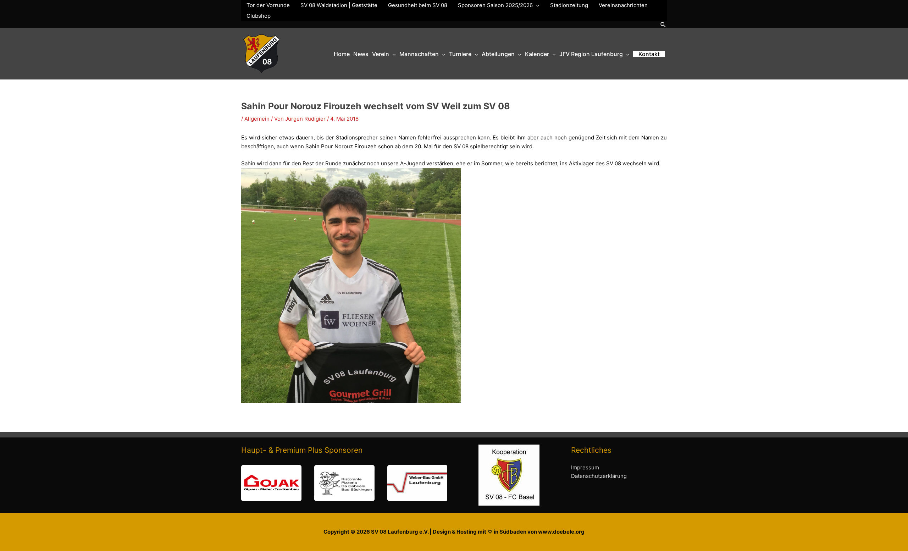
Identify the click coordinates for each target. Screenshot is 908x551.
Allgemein (257, 118)
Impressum (585, 467)
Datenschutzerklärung (599, 476)
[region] (344, 483)
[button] (663, 24)
